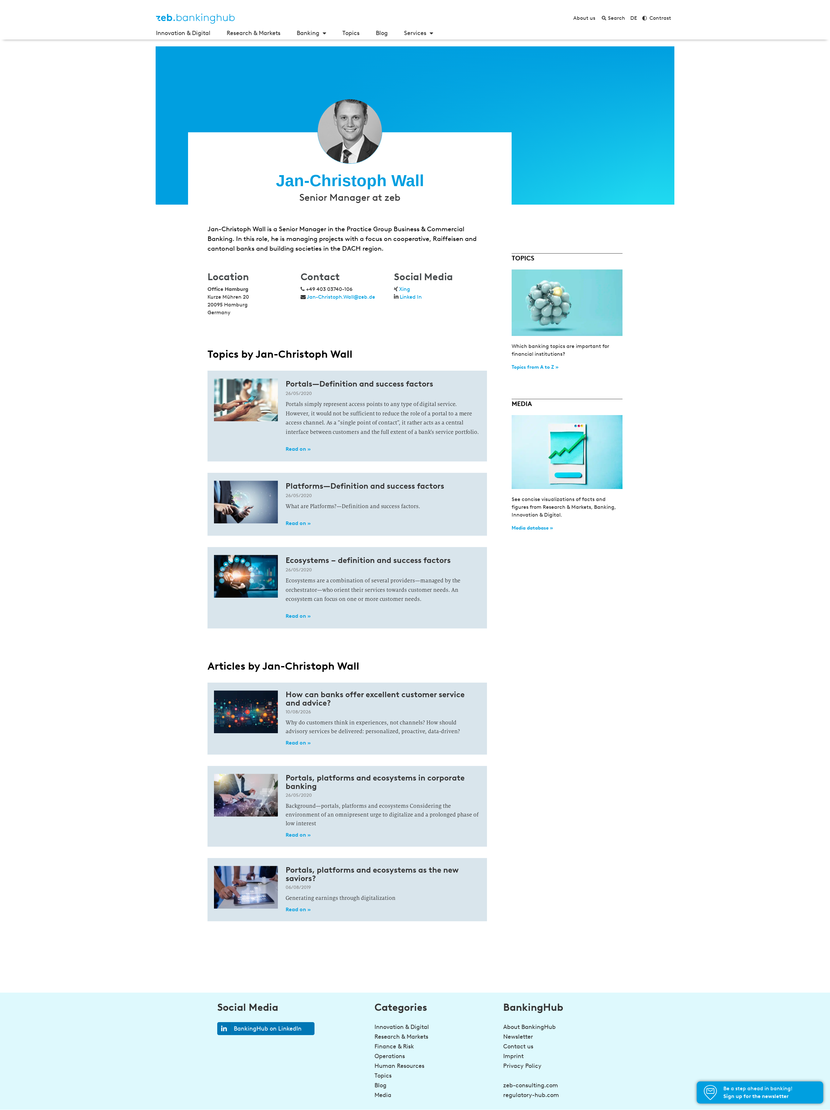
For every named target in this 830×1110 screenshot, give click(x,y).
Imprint (513, 1056)
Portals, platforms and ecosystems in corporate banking (375, 782)
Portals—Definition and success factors (359, 383)
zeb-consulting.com (530, 1085)
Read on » (298, 449)
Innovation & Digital (183, 33)
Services (415, 33)
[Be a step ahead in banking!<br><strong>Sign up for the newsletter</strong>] (710, 1092)
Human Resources (399, 1065)
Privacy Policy (522, 1065)
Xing (404, 289)
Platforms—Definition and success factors (365, 486)
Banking (308, 33)
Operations (389, 1056)
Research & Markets (253, 33)
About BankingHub (529, 1027)
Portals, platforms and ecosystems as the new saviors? (372, 874)
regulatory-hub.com (531, 1095)
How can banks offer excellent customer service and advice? (375, 699)
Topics (351, 33)
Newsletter (518, 1036)
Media (382, 1095)
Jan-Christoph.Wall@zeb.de (341, 297)
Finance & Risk (394, 1046)
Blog (382, 33)
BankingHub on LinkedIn (268, 1028)
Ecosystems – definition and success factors (368, 560)
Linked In (411, 297)
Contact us (518, 1046)
